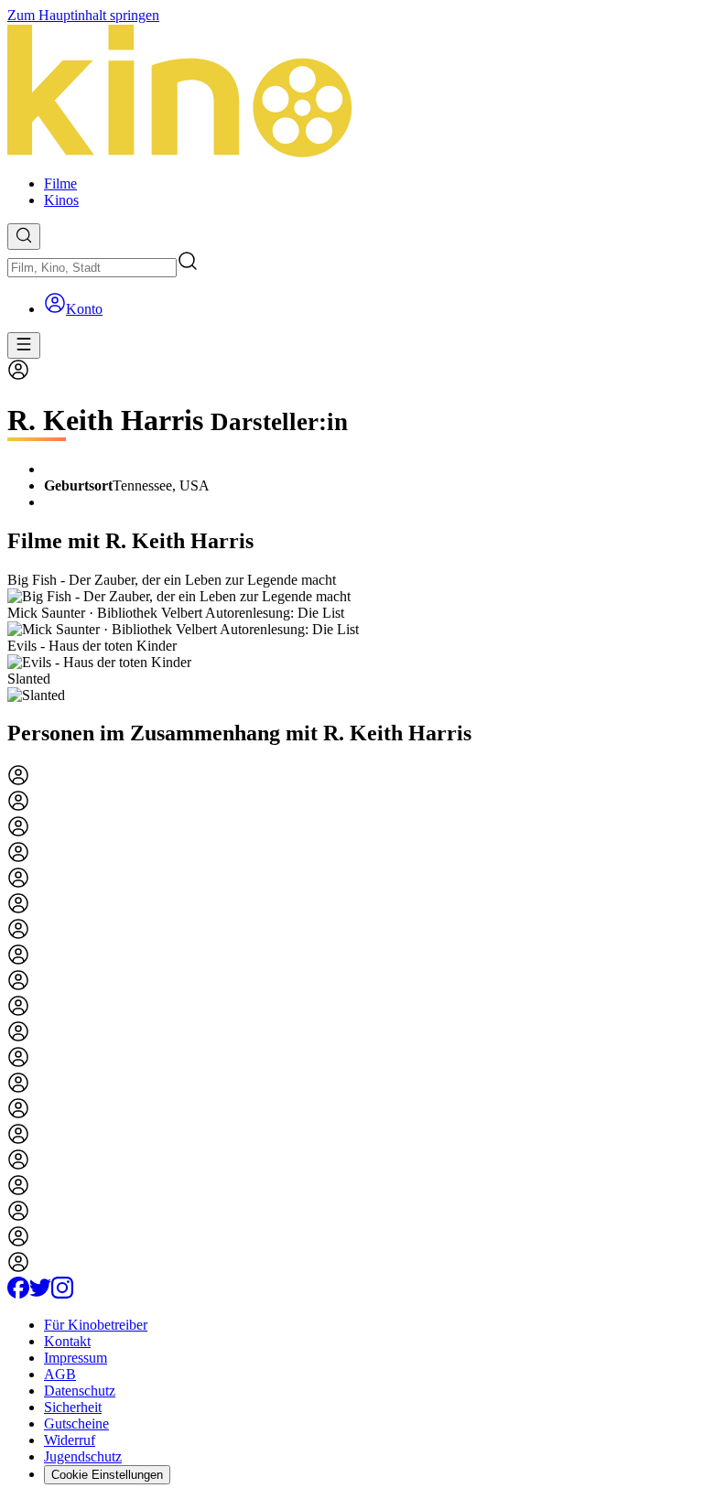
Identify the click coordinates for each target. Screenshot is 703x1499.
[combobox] (92, 267)
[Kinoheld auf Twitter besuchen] (40, 1293)
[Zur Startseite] (351, 92)
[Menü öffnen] (23, 345)
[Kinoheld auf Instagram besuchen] (62, 1293)
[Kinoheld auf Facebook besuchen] (18, 1293)
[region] (351, 638)
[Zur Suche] (23, 236)
